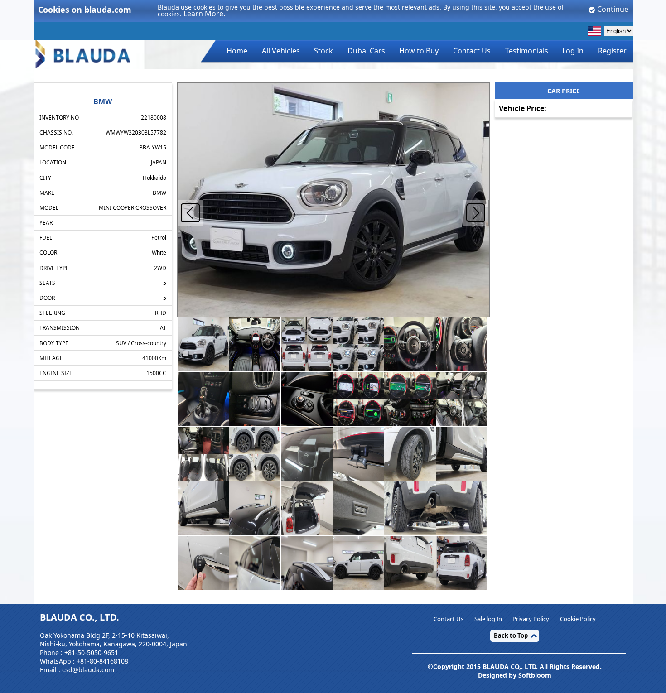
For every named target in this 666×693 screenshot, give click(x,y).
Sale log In (488, 619)
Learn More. (204, 14)
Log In (573, 51)
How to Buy (419, 51)
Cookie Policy (578, 619)
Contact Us (472, 51)
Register (612, 51)
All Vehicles (281, 51)
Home (237, 51)
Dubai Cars (366, 51)
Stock (323, 51)
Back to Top (511, 635)
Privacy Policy (530, 619)
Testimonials (526, 51)
